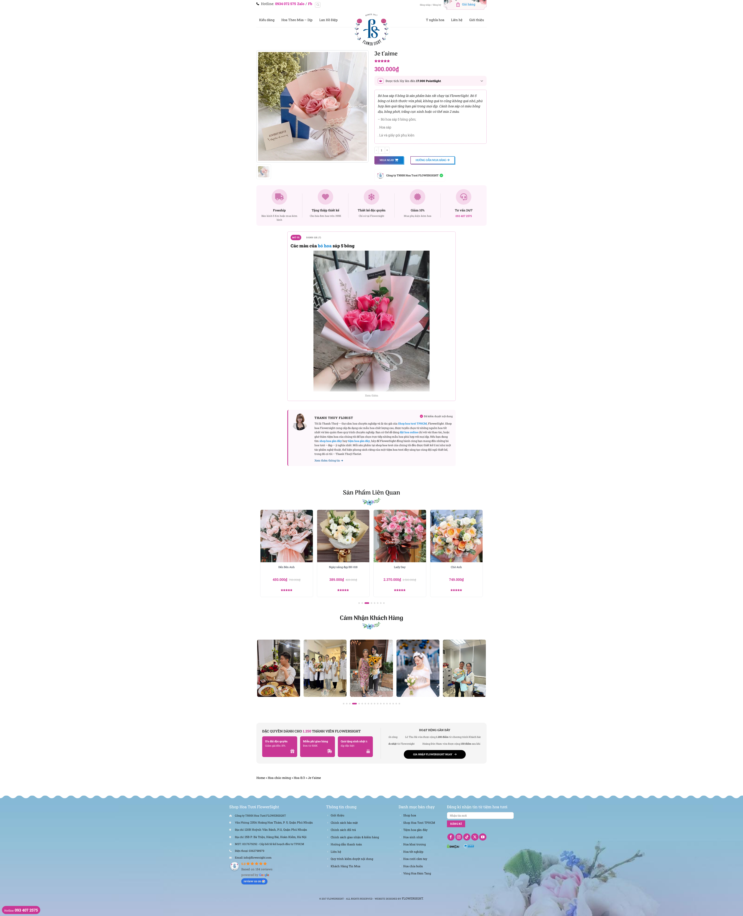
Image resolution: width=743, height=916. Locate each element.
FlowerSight (412, 898)
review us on (252, 881)
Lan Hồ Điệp (328, 20)
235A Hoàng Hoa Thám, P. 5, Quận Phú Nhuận (281, 822)
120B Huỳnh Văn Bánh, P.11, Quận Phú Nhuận (276, 829)
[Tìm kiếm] (317, 5)
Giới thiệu (476, 20)
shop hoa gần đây (330, 441)
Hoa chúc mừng (279, 778)
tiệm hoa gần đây (359, 441)
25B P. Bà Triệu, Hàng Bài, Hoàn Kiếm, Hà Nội (275, 837)
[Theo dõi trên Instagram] (459, 837)
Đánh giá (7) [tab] (313, 237)
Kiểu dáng (267, 20)
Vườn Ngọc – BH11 (456, 567)
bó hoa (325, 246)
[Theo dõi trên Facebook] (451, 837)
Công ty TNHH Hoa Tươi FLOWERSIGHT (412, 175)
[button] (359, 603)
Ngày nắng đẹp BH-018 (286, 567)
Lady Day (343, 567)
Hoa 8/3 (299, 778)
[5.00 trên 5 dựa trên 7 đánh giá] (430, 61)
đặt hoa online (409, 432)
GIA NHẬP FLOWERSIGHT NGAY (432, 754)
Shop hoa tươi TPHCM (412, 423)
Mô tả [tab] (296, 237)
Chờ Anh (399, 567)
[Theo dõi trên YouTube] (482, 837)
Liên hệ (456, 20)
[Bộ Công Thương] (469, 845)
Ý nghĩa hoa (435, 20)
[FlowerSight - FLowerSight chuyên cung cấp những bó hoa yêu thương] (371, 29)
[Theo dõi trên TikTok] (467, 837)
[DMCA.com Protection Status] (453, 845)
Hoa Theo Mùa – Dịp (296, 20)
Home (260, 778)
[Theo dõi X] (474, 837)
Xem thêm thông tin (327, 460)
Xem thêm (371, 395)
